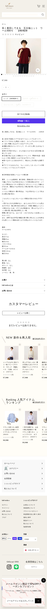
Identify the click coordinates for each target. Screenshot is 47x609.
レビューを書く (23, 313)
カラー (4, 94)
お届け (4, 280)
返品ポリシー (28, 520)
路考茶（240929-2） (31, 98)
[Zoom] (38, 70)
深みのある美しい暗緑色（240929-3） (18, 105)
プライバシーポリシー (31, 511)
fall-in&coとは (7, 285)
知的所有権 (27, 527)
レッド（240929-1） (11, 98)
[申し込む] (38, 600)
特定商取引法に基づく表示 (32, 514)
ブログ (4, 517)
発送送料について (29, 508)
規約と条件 (27, 517)
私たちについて (7, 514)
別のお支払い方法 (23, 126)
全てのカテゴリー (39, 339)
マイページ (5, 508)
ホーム (4, 24)
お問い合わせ (7, 291)
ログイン (5, 505)
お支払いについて (29, 505)
